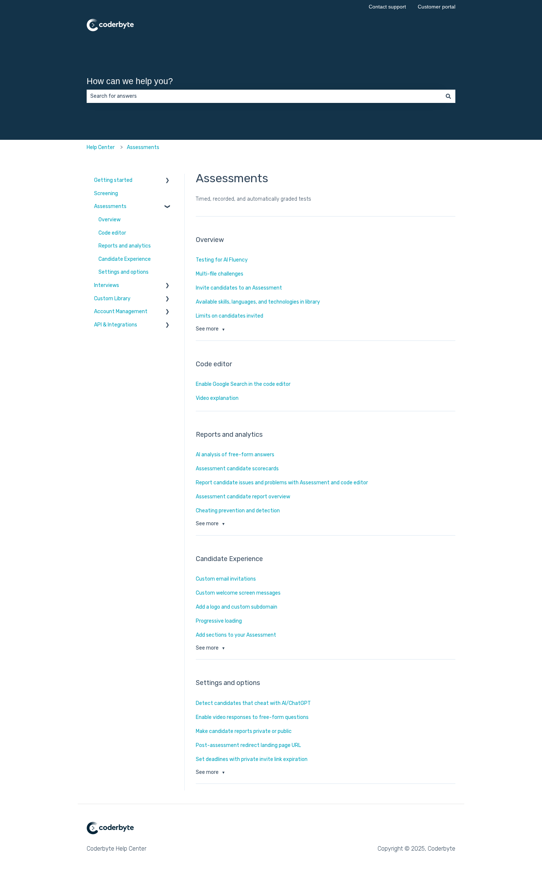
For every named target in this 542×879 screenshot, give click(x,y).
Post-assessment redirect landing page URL (248, 745)
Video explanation (217, 398)
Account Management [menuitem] (120, 311)
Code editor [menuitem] (112, 233)
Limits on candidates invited (229, 316)
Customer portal (436, 7)
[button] (167, 182)
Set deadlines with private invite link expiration (252, 759)
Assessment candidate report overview (243, 497)
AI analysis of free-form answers (235, 454)
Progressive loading (219, 621)
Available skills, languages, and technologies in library (258, 302)
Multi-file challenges (219, 274)
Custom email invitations (226, 579)
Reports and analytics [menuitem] (124, 246)
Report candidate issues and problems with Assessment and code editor (282, 483)
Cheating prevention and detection (238, 511)
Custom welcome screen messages (238, 593)
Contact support (387, 7)
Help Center (101, 147)
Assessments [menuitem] (110, 206)
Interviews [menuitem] (106, 285)
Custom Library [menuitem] (112, 298)
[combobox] (264, 96)
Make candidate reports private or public (244, 731)
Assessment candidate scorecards (237, 469)
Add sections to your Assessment (236, 635)
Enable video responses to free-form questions (252, 717)
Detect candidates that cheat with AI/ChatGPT (253, 703)
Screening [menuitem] (106, 193)
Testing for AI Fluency (222, 260)
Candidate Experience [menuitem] (124, 259)
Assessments (143, 147)
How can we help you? (130, 81)
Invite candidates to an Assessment (239, 288)
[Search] (448, 96)
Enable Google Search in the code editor (243, 384)
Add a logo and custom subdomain (236, 607)
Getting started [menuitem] (113, 180)
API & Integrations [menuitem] (115, 325)
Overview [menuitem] (109, 220)
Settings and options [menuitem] (123, 272)
